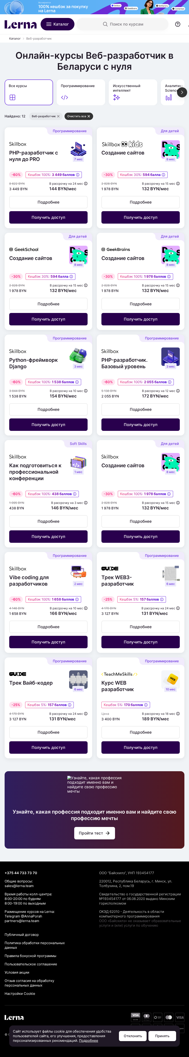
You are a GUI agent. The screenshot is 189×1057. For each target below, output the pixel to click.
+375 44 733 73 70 (21, 873)
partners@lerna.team (22, 921)
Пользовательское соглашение (31, 964)
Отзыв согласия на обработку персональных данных (29, 982)
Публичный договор (22, 934)
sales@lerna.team (19, 886)
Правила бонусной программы (30, 956)
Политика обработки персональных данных (35, 945)
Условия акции (17, 972)
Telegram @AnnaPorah (23, 916)
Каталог (15, 38)
